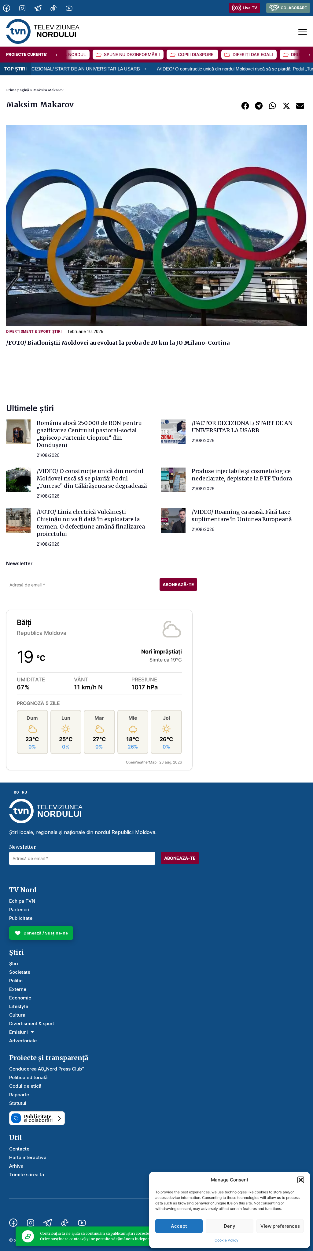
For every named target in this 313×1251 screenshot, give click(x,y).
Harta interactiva (27, 1157)
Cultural (18, 1015)
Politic (16, 981)
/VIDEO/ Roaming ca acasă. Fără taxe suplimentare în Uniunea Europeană (242, 515)
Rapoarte (19, 1094)
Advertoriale (23, 1041)
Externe (17, 989)
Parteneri (19, 909)
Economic (20, 998)
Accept (179, 1226)
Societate (19, 972)
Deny (229, 1226)
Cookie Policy (226, 1240)
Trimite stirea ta (26, 1174)
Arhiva (16, 1166)
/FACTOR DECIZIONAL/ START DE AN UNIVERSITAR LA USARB (242, 426)
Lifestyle (18, 1006)
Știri (57, 331)
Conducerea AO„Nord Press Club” (46, 1069)
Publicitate (20, 918)
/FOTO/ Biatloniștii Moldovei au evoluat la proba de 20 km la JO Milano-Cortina (118, 342)
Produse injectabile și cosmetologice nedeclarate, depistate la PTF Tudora (242, 475)
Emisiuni (18, 1032)
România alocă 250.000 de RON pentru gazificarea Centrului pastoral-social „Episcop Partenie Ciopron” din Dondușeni (89, 434)
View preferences (280, 1226)
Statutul (17, 1103)
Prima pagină (17, 90)
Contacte (19, 1149)
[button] (301, 1180)
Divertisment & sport (28, 331)
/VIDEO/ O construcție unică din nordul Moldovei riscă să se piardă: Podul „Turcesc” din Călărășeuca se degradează (92, 478)
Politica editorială (28, 1077)
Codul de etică (25, 1086)
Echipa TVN (22, 901)
